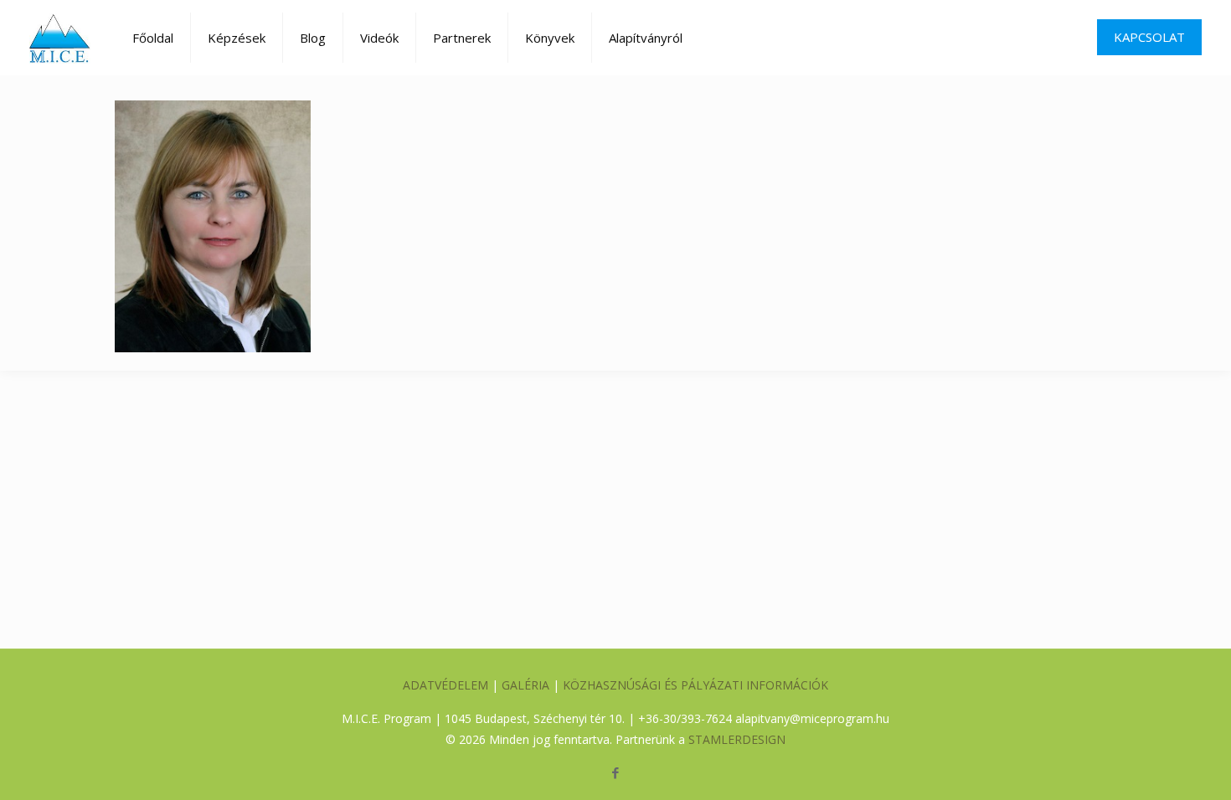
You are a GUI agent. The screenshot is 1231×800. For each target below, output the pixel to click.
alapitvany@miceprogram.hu (812, 718)
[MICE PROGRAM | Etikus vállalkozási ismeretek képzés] (59, 37)
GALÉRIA (525, 685)
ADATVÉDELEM (445, 685)
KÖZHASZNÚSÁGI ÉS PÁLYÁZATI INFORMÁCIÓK (695, 685)
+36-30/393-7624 (685, 718)
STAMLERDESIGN (736, 739)
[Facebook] (615, 772)
